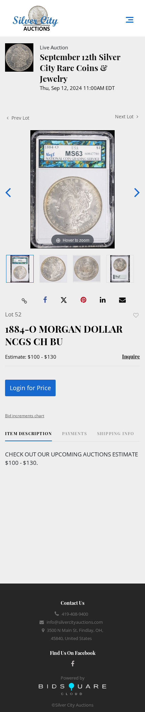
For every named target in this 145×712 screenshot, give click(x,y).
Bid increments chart (24, 416)
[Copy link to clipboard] (25, 300)
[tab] (28, 436)
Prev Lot (19, 118)
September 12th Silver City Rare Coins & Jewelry (80, 67)
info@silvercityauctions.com (75, 622)
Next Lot (125, 116)
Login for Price (30, 388)
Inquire (131, 356)
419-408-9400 (75, 614)
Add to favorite (136, 315)
